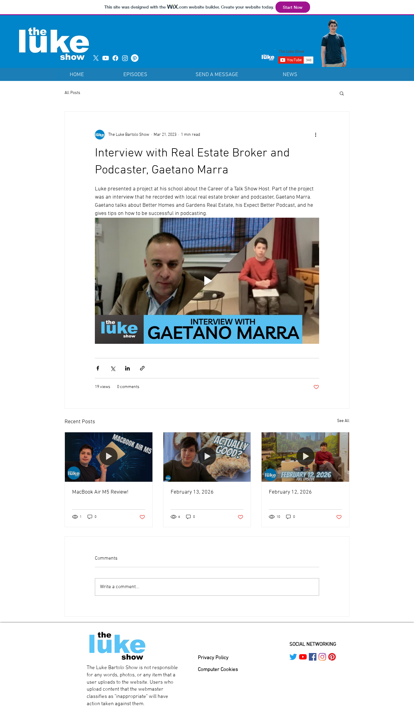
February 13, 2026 (192, 492)
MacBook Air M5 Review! (100, 492)
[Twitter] (293, 657)
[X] (96, 58)
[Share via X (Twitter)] (112, 368)
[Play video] (207, 281)
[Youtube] (105, 58)
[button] (342, 93)
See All (343, 421)
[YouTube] (303, 657)
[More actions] (315, 134)
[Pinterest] (135, 58)
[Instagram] (125, 58)
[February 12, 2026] (305, 456)
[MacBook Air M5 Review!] (108, 456)
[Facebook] (115, 58)
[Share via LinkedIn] (127, 368)
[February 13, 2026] (207, 456)
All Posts (72, 92)
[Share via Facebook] (98, 368)
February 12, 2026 (290, 492)
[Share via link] (142, 368)
